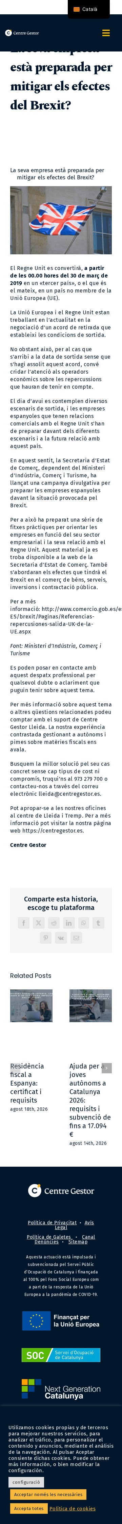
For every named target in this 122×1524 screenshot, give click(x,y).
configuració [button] (26, 1482)
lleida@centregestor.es (69, 794)
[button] (15, 1068)
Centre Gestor (28, 845)
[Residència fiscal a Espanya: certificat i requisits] (31, 1023)
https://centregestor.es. (53, 830)
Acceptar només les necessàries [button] (48, 1494)
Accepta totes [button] (29, 1508)
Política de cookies (72, 1509)
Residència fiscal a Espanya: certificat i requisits (27, 1083)
